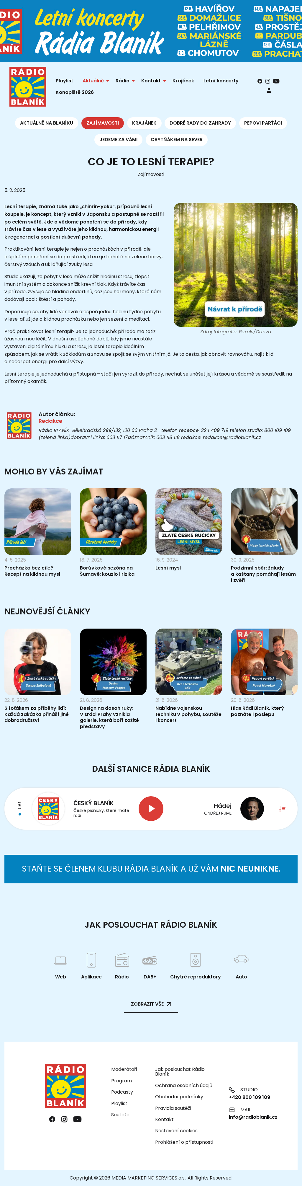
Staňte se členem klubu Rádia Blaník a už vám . (151, 869)
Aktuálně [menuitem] (93, 80)
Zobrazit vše (147, 1004)
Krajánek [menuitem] (183, 80)
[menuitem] (269, 90)
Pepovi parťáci (263, 123)
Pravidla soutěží (173, 1108)
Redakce (50, 421)
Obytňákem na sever (177, 139)
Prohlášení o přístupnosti (184, 1142)
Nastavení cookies (176, 1130)
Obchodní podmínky (179, 1096)
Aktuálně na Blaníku (46, 123)
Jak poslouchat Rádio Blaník (180, 1071)
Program (121, 1080)
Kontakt (164, 1119)
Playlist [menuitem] (64, 80)
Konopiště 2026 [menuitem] (75, 92)
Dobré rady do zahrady (200, 123)
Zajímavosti (102, 123)
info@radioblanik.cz (253, 1117)
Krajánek (144, 123)
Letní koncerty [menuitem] (221, 80)
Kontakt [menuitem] (151, 80)
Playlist (119, 1103)
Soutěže (120, 1114)
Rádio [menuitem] (122, 80)
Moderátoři (124, 1069)
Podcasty (122, 1092)
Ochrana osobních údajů (183, 1085)
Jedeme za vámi (118, 139)
